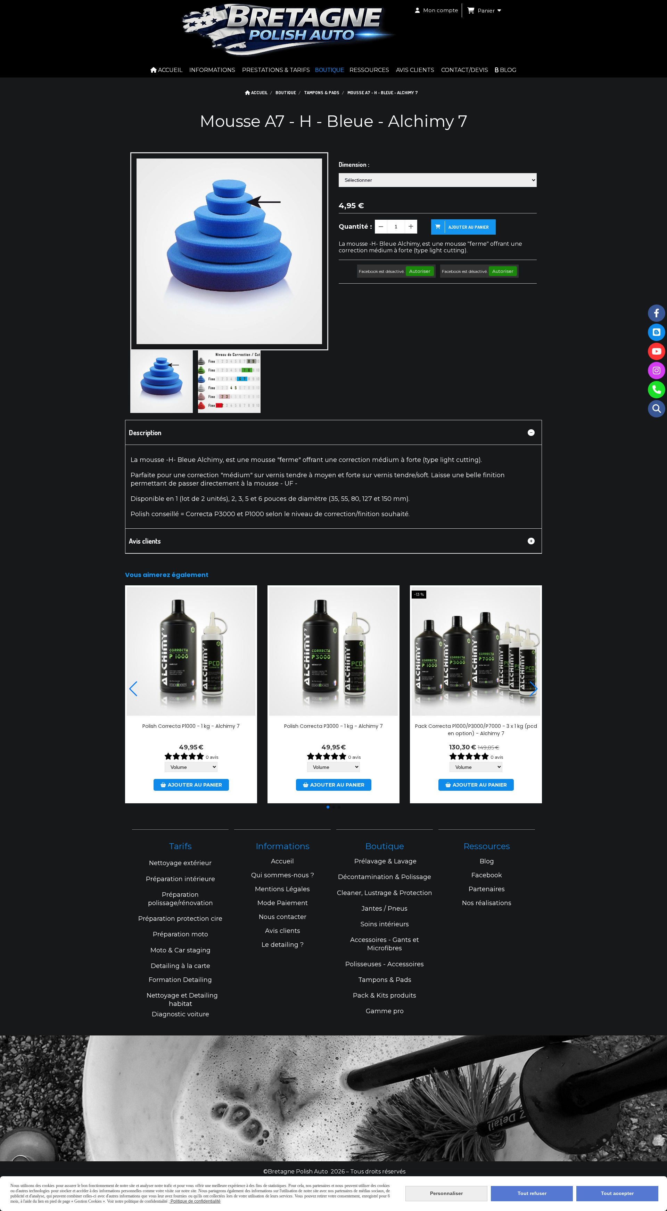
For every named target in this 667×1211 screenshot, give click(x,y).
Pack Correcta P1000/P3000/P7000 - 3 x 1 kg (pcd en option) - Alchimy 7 (476, 730)
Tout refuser (532, 1193)
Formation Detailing (180, 980)
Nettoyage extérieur (180, 863)
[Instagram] (656, 370)
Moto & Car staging (180, 950)
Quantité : (355, 226)
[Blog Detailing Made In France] (656, 332)
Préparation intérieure (180, 879)
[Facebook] (656, 313)
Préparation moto (180, 934)
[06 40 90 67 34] (656, 389)
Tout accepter (617, 1193)
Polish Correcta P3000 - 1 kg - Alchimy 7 (333, 726)
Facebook (486, 875)
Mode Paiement (282, 903)
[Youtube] (656, 351)
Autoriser (419, 271)
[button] (328, 807)
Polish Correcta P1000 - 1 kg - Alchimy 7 (191, 726)
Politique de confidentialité (195, 1201)
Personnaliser (446, 1193)
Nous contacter (282, 917)
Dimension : (354, 164)
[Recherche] (656, 408)
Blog (487, 861)
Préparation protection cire (180, 919)
